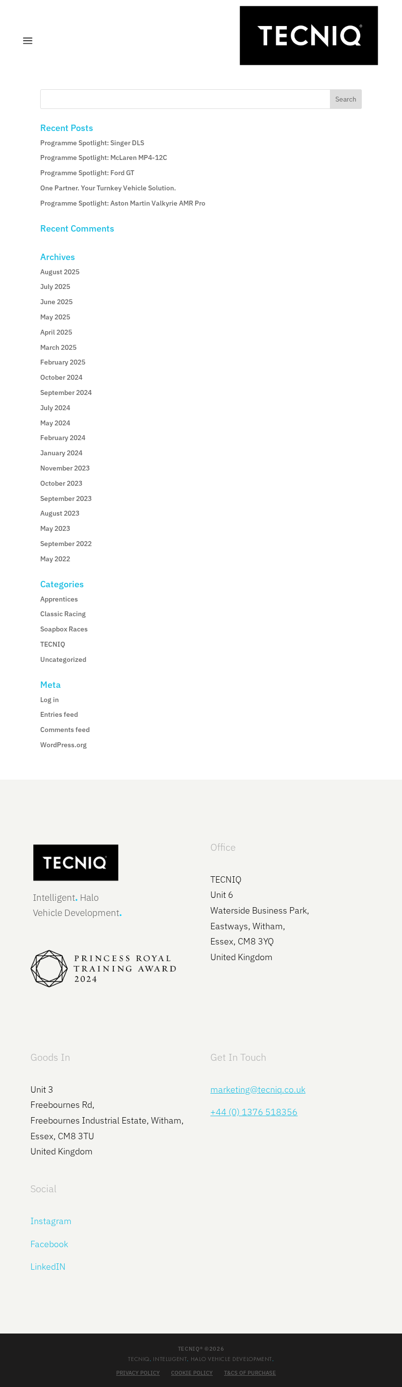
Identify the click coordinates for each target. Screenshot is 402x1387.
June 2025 (56, 301)
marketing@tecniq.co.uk (257, 1089)
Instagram (51, 1221)
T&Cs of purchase (250, 1372)
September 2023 (66, 498)
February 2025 (62, 362)
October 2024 (61, 377)
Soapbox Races (64, 629)
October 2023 (61, 483)
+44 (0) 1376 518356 (254, 1112)
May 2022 (55, 558)
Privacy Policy (138, 1372)
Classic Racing (63, 613)
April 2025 (56, 332)
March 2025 (58, 347)
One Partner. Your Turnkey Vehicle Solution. (108, 187)
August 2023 (59, 513)
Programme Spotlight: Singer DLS (92, 142)
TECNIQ (52, 644)
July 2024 (55, 407)
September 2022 (66, 543)
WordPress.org (63, 744)
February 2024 (62, 437)
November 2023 (65, 468)
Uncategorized (63, 659)
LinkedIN (48, 1266)
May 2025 (55, 317)
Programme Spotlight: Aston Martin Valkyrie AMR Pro (122, 203)
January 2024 (61, 452)
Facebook (49, 1244)
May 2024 (55, 423)
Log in (49, 699)
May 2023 (55, 528)
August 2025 (59, 271)
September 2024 (66, 392)
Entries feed (59, 714)
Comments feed (65, 729)
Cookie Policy (192, 1372)
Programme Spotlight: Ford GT (87, 172)
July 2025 (55, 286)
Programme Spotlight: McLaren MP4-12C (103, 157)
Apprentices (59, 599)
